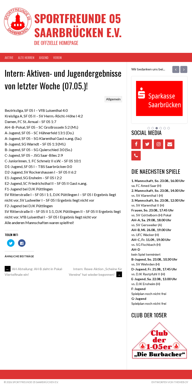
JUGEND (43, 57)
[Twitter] (147, 144)
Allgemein (113, 99)
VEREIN (57, 57)
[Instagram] (158, 144)
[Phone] (136, 155)
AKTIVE (9, 57)
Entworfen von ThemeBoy (169, 382)
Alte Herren (26, 57)
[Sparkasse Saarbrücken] (159, 110)
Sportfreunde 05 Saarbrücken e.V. (78, 25)
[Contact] (169, 144)
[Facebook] (136, 144)
